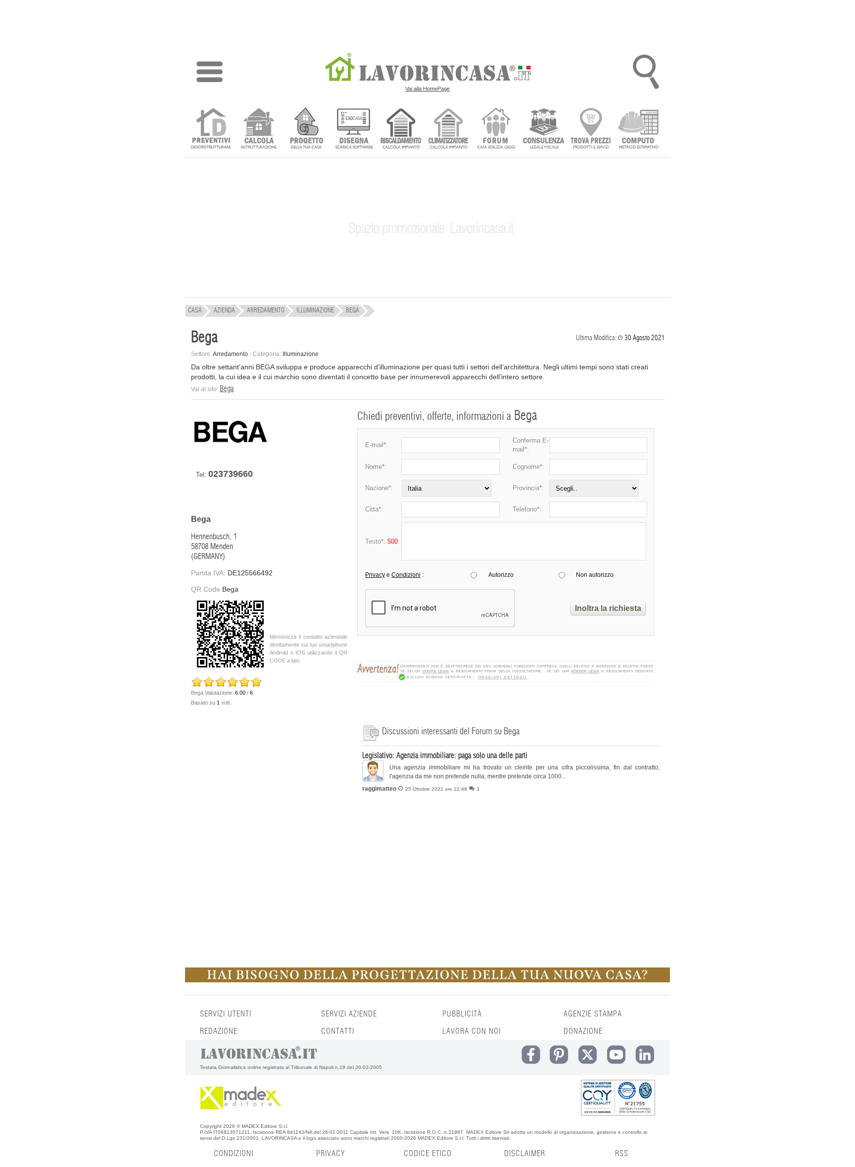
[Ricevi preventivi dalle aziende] (211, 129)
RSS (621, 1154)
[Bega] (230, 452)
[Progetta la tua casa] (427, 980)
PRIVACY (330, 1154)
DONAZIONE (583, 1031)
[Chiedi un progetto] (306, 129)
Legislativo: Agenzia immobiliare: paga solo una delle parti (444, 756)
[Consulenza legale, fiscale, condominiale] (543, 129)
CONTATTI (337, 1031)
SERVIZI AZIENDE (349, 1014)
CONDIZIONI (233, 1154)
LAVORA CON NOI (471, 1031)
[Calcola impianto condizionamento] (448, 129)
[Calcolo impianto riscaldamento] (401, 129)
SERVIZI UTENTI (225, 1014)
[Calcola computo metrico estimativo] (638, 129)
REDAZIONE (219, 1031)
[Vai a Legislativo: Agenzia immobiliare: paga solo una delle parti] (373, 779)
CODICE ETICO (428, 1154)
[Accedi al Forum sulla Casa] (496, 129)
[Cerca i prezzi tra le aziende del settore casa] (591, 129)
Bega (227, 389)
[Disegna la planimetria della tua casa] (353, 129)
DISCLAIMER (524, 1154)
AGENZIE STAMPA (593, 1014)
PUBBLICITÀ (462, 1014)
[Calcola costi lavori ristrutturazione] (258, 129)
